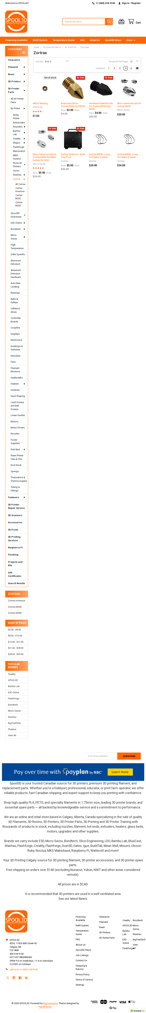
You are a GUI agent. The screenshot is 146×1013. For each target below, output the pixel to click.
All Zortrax (20, 184)
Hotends (15, 390)
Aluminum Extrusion (16, 262)
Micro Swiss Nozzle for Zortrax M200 (129, 105)
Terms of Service (84, 979)
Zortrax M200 (18, 197)
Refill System (40, 40)
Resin (11, 74)
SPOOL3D (13, 680)
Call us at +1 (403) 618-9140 (24, 969)
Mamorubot (19, 151)
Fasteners (13, 497)
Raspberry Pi (15, 547)
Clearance (14, 60)
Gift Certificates (14, 574)
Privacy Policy (82, 974)
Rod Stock (16, 465)
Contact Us (81, 960)
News (83, 898)
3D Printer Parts (13, 90)
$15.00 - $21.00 (15, 642)
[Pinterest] (26, 977)
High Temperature (17, 246)
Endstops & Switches (17, 348)
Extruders (15, 355)
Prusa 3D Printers (17, 165)
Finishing (13, 554)
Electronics (16, 340)
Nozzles (15, 433)
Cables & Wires (15, 310)
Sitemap (80, 984)
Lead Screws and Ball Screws (17, 406)
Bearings (15, 292)
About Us (95, 40)
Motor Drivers (18, 427)
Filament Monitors (15, 370)
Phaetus (12, 729)
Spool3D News (113, 40)
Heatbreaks (17, 377)
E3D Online (13, 692)
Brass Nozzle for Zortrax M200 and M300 (73, 105)
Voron (16, 170)
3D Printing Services (14, 539)
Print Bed (15, 449)
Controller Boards (16, 320)
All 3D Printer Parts (17, 100)
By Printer (15, 108)
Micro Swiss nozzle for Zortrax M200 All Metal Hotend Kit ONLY (44, 157)
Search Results (16, 583)
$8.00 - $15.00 (15, 635)
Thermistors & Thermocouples (19, 479)
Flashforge (18, 147)
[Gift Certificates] (122, 21)
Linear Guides (18, 415)
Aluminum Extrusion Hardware (16, 273)
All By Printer (16, 117)
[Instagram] (14, 977)
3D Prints (13, 529)
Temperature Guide (64, 40)
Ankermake (19, 122)
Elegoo (16, 142)
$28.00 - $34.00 (15, 654)
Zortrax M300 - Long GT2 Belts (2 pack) (127, 155)
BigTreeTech (14, 723)
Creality (16, 138)
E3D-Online (16, 222)
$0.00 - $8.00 (14, 629)
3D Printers (14, 81)
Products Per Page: (118, 61)
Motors (14, 421)
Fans (13, 362)
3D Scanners (15, 515)
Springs (15, 471)
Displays (15, 334)
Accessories (15, 522)
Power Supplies (15, 441)
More (129, 40)
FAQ (82, 40)
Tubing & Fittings (15, 489)
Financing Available (16, 40)
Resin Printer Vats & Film (17, 457)
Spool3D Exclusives (16, 215)
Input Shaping (18, 396)
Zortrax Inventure (20, 190)
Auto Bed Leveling (15, 285)
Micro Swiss (14, 237)
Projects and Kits (15, 564)
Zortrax (16, 179)
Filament (13, 67)
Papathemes (45, 1006)
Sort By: (39, 61)
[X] (7, 977)
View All (12, 735)
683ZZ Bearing (40, 103)
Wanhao (17, 174)
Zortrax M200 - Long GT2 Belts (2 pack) (99, 155)
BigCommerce (50, 1003)
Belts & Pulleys (14, 301)
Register (136, 3)
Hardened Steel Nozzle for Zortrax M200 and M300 (101, 106)
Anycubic (18, 126)
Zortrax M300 (18, 204)
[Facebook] (20, 977)
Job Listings (82, 955)
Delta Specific (18, 254)
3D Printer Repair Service (16, 506)
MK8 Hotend (17, 157)
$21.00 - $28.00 (15, 648)
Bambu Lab (16, 133)
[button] (73, 772)
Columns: (100, 68)
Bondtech (16, 229)
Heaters (15, 383)
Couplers (15, 327)
